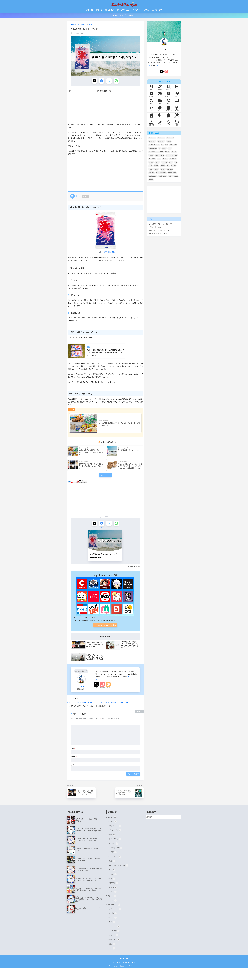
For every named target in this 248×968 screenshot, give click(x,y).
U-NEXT (164, 148)
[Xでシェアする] (94, 81)
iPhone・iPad (173, 144)
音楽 (112, 878)
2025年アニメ (161, 141)
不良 (176, 162)
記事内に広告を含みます (104, 91)
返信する (139, 711)
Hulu (166, 144)
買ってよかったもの (161, 172)
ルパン (171, 162)
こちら (129, 676)
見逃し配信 (151, 172)
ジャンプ (174, 151)
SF (159, 148)
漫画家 (112, 852)
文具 (111, 948)
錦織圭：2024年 (153, 176)
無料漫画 (113, 843)
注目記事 (156, 169)
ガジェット (114, 926)
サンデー (167, 151)
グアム (170, 148)
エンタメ (110, 10)
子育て (150, 165)
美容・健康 (114, 939)
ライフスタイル (124, 10)
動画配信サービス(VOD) (118, 865)
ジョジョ (151, 155)
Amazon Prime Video (154, 144)
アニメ (112, 874)
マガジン (157, 162)
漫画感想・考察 (115, 848)
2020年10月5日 (123, 702)
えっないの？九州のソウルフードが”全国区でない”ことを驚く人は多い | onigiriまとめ (93, 702)
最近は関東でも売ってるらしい (158, 233)
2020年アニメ (161, 137)
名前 (73, 748)
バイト (159, 158)
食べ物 (138, 566)
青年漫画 (151, 179)
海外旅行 (163, 169)
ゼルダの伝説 (152, 158)
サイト (73, 765)
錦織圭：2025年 (163, 176)
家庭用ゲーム (114, 826)
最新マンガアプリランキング (125, 15)
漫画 (112, 834)
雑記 (147, 10)
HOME (90, 10)
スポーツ (138, 10)
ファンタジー (172, 158)
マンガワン (164, 162)
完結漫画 (156, 165)
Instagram (102, 687)
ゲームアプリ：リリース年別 (156, 151)
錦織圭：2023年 (172, 172)
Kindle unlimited (153, 148)
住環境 (112, 917)
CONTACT (131, 962)
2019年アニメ (152, 137)
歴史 (168, 165)
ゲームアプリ (115, 830)
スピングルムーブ (159, 155)
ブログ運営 (158, 10)
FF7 (162, 144)
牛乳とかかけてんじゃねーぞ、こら (159, 230)
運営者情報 (116, 962)
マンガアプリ (115, 856)
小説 (112, 869)
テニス (112, 900)
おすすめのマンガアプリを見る (105, 625)
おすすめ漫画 (115, 839)
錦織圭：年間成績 (173, 176)
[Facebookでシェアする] (101, 81)
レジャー (113, 935)
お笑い (112, 887)
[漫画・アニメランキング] (81, 481)
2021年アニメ (170, 137)
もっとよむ (105, 475)
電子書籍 (113, 883)
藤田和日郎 (170, 169)
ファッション (114, 909)
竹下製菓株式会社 (109, 252)
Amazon (169, 141)
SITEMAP (124, 962)
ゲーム (100, 10)
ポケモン (151, 162)
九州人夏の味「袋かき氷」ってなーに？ (160, 224)
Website (108, 687)
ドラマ (112, 891)
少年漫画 (163, 165)
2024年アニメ (152, 141)
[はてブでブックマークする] (109, 81)
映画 (111, 861)
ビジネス (165, 158)
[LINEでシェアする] (116, 81)
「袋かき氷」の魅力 (155, 227)
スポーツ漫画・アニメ (171, 155)
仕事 (111, 922)
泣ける (150, 169)
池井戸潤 (173, 165)
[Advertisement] (105, 107)
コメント (75, 723)
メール (74, 756)
